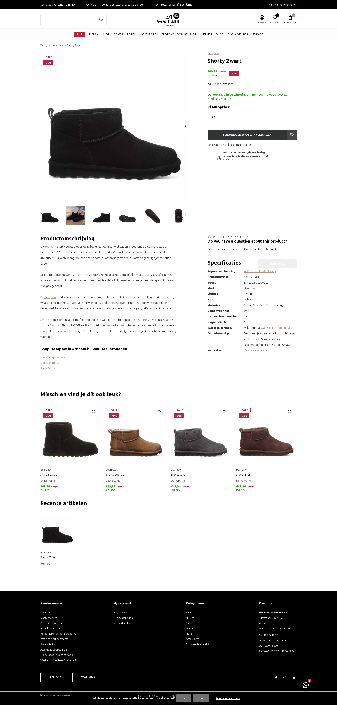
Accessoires (149, 34)
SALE (79, 34)
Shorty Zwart (48, 557)
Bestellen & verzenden (53, 623)
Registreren (120, 612)
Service (258, 34)
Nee (201, 698)
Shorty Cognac (115, 474)
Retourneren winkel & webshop (58, 633)
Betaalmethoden (50, 628)
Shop (105, 34)
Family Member (238, 34)
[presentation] (186, 125)
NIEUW (93, 34)
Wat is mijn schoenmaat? (276, 327)
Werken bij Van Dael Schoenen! (58, 660)
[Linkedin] (293, 677)
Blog (219, 34)
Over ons (45, 612)
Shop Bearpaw (49, 362)
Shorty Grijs (178, 474)
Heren (131, 34)
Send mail (277, 263)
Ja (183, 698)
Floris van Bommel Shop (179, 34)
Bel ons (55, 677)
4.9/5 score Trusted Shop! (260, 271)
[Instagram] (284, 677)
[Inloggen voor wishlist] (292, 135)
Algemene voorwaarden (54, 649)
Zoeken (101, 20)
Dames (118, 34)
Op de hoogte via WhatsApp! (57, 654)
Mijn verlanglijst (122, 623)
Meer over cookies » (228, 698)
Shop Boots (47, 368)
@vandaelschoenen (256, 350)
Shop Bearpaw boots (53, 357)
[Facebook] (276, 677)
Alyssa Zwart (48, 474)
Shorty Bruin (243, 474)
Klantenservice (48, 617)
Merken (206, 34)
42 (213, 117)
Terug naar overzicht (52, 45)
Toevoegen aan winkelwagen (247, 134)
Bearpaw (213, 53)
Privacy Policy (47, 644)
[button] (49, 215)
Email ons (87, 677)
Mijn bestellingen (123, 617)
